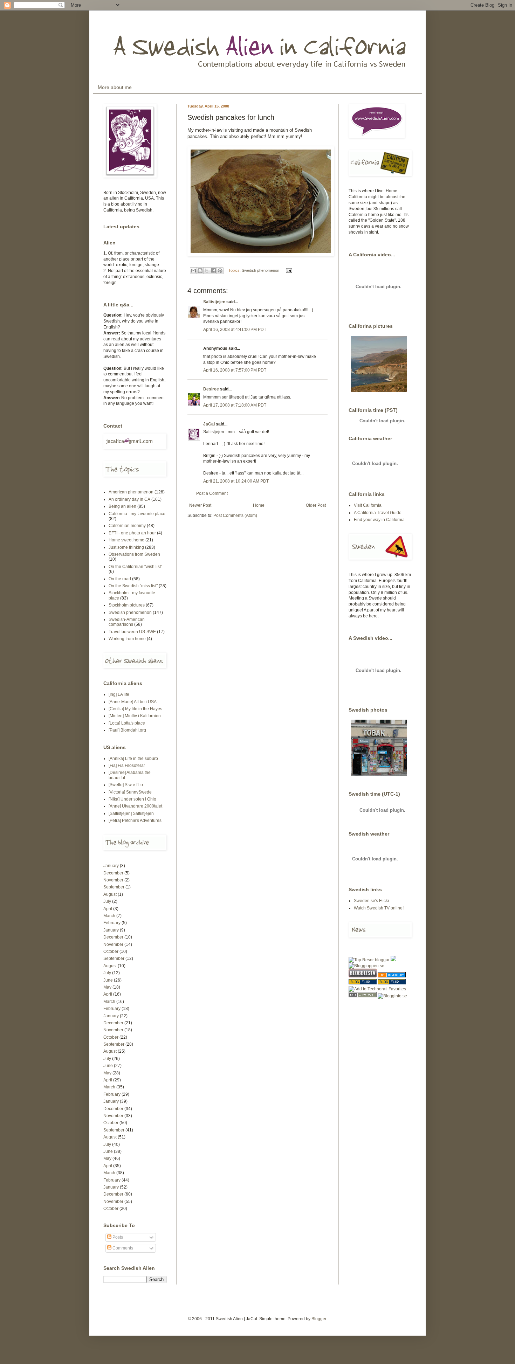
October (110, 951)
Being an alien (122, 506)
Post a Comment (212, 493)
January (111, 865)
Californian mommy (127, 525)
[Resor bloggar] (369, 959)
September (113, 887)
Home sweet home (126, 540)
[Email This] (193, 270)
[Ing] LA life (119, 694)
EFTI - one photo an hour (132, 533)
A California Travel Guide (377, 512)
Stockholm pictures (127, 605)
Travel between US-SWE (132, 631)
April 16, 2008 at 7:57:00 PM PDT (234, 370)
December (113, 873)
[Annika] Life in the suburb (133, 758)
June (108, 980)
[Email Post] (288, 270)
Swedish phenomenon (260, 270)
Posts (117, 1237)
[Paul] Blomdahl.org (127, 730)
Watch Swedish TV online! (379, 908)
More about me (115, 87)
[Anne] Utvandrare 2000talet (135, 806)
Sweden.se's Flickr (371, 900)
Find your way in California (379, 519)
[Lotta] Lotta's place (127, 723)
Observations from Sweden (134, 554)
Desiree (211, 389)
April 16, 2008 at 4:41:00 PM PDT (234, 329)
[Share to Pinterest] (220, 270)
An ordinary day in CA (129, 499)
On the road (120, 578)
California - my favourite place (137, 513)
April (107, 908)
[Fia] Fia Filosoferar (127, 765)
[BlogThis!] (200, 270)
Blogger (318, 1318)
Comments (122, 1248)
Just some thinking (126, 547)
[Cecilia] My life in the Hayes (135, 708)
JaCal (209, 424)
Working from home (127, 638)
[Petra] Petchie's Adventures (135, 820)
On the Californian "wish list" (135, 566)
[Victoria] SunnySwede (130, 792)
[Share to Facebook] (213, 270)
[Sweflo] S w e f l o (126, 784)
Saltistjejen (214, 301)
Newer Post (200, 505)
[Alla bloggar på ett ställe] (392, 995)
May (107, 987)
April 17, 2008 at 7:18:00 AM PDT (234, 405)
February (112, 922)
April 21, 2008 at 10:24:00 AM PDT (236, 481)
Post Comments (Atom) (235, 515)
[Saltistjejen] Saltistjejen (131, 813)
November (113, 880)
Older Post (316, 505)
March (109, 915)
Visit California (368, 505)
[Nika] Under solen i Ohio (132, 799)
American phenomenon (131, 492)
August (110, 894)
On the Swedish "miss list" (133, 585)
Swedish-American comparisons (127, 622)
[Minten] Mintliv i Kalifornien (135, 715)
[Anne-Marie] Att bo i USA (133, 701)
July (107, 901)
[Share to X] (206, 270)
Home (259, 505)
